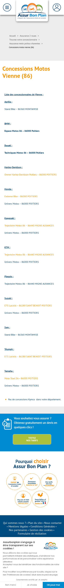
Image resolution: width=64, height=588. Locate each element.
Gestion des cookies (41, 530)
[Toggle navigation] (7, 7)
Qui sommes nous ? (14, 523)
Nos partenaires (18, 530)
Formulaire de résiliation (32, 533)
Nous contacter (53, 523)
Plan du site (35, 523)
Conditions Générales (43, 526)
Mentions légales (18, 526)
